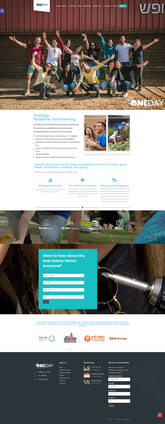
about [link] (64, 6)
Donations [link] (87, 6)
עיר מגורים (45, 294)
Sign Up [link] (122, 6)
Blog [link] (80, 6)
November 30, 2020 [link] (97, 376)
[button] (35, 338)
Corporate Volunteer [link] (65, 372)
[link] (2, 11)
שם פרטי (45, 279)
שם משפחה (45, 286)
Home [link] (58, 6)
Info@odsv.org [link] (43, 379)
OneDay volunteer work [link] (98, 374)
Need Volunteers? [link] (64, 378)
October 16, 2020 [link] (96, 383)
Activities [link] (72, 6)
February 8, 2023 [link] (96, 369)
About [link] (61, 367)
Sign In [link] (115, 6)
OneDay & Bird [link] (96, 381)
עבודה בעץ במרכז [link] (96, 367)
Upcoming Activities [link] (65, 370)
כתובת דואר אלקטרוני (48, 272)
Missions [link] (61, 375)
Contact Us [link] (97, 6)
